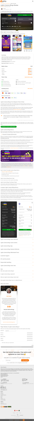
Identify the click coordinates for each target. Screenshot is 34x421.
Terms (17, 412)
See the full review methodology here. (9, 322)
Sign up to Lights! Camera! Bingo (7, 171)
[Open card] (17, 30)
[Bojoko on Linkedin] (3, 388)
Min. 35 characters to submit (17, 346)
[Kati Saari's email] (10, 306)
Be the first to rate (28, 77)
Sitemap (14, 412)
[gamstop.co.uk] (21, 415)
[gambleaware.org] (13, 415)
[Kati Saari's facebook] (8, 306)
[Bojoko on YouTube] (5, 388)
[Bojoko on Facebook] (1, 388)
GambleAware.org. (23, 28)
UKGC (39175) (30, 88)
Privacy (20, 412)
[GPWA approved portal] (9, 407)
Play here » (25, 15)
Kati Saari (9, 296)
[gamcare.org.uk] (18, 415)
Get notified (25, 360)
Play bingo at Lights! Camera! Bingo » (8, 126)
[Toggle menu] (33, 1)
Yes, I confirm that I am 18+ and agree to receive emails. (17, 362)
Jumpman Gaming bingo (17, 109)
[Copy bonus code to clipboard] (15, 21)
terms (18, 28)
